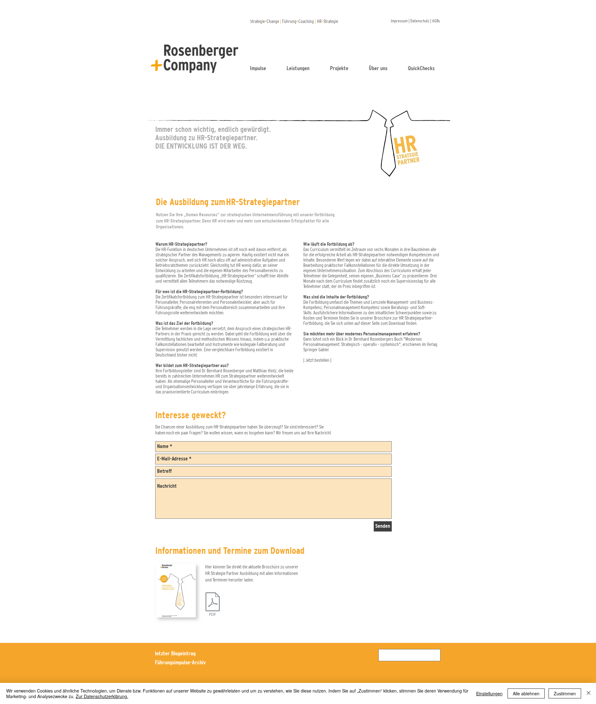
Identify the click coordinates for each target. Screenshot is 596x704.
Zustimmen (565, 693)
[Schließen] (588, 693)
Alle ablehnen (526, 693)
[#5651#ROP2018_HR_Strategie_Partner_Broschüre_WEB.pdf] (212, 604)
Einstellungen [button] (489, 693)
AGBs (436, 20)
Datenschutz (419, 20)
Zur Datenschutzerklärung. (102, 696)
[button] (426, 68)
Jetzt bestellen (317, 360)
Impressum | (400, 20)
